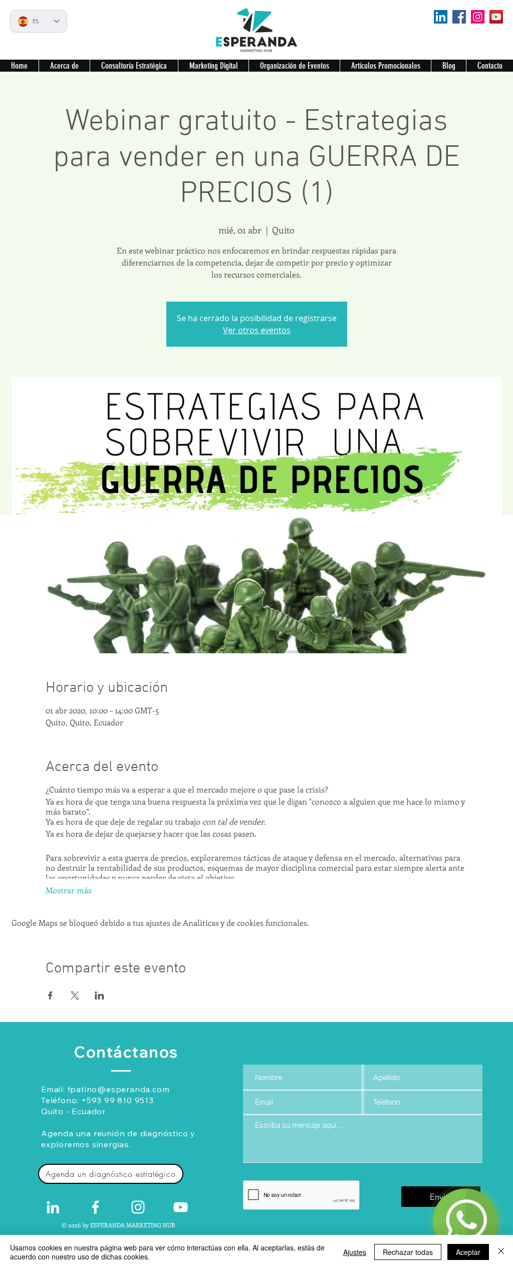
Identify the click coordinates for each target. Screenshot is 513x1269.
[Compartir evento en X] (75, 995)
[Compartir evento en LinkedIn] (99, 995)
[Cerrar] (501, 1252)
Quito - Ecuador (73, 1111)
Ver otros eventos (257, 330)
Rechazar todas (408, 1252)
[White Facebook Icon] (95, 1207)
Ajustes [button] (354, 1252)
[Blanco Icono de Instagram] (138, 1207)
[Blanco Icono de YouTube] (180, 1207)
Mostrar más (69, 890)
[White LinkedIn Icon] (53, 1207)
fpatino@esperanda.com (119, 1089)
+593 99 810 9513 (117, 1100)
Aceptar (468, 1252)
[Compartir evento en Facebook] (50, 995)
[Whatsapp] (465, 1221)
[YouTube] (496, 17)
